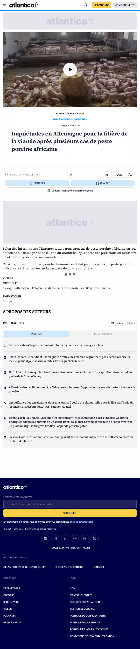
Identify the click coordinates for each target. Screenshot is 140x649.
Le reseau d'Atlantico (69, 566)
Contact (98, 566)
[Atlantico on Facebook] (65, 539)
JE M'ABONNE (101, 5)
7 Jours (131, 323)
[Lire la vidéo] (70, 69)
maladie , (51, 288)
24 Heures (117, 323)
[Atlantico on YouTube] (95, 538)
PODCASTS (9, 615)
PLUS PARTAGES (103, 333)
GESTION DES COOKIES (82, 608)
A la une (59, 113)
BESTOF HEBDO (12, 622)
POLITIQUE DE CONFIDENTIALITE (88, 615)
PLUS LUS (36, 333)
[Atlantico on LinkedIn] (75, 539)
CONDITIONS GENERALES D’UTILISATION (92, 636)
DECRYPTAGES (11, 588)
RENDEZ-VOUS (11, 601)
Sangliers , (93, 288)
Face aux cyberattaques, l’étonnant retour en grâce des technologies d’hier (55, 345)
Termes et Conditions (81, 521)
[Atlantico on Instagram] (85, 538)
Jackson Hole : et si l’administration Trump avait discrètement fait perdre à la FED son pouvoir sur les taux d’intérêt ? (71, 439)
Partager (39, 183)
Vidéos (70, 113)
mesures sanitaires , (72, 288)
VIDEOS (7, 608)
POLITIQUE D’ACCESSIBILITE (85, 622)
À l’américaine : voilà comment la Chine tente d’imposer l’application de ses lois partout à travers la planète (72, 389)
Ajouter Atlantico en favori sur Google (72, 190)
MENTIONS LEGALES (81, 595)
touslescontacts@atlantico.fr (70, 547)
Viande (106, 288)
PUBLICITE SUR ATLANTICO (85, 601)
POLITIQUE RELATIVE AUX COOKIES (89, 629)
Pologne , (38, 288)
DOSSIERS (8, 595)
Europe (81, 113)
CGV (72, 588)
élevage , (9, 288)
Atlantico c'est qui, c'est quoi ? (24, 566)
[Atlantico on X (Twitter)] (55, 539)
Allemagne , (23, 288)
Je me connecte (125, 5)
